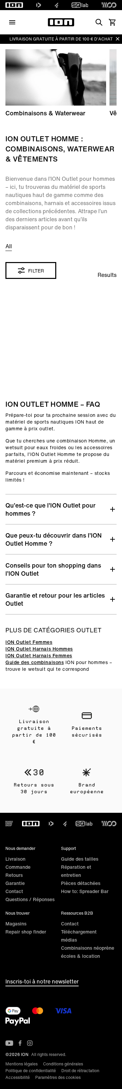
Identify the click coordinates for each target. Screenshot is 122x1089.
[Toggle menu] (12, 22)
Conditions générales (63, 1064)
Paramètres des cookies (58, 1077)
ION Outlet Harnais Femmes (38, 655)
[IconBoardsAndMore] (9, 823)
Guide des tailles (79, 858)
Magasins (15, 923)
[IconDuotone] (38, 5)
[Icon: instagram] (30, 1043)
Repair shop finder (25, 931)
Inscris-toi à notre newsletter (42, 981)
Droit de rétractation (80, 1070)
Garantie (15, 883)
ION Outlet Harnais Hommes (39, 648)
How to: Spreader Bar (84, 891)
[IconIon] (14, 5)
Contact (14, 891)
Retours (14, 875)
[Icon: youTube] (9, 1043)
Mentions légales (21, 1064)
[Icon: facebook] (20, 1043)
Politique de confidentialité (30, 1070)
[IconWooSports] (109, 5)
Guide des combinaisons (34, 662)
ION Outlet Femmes (29, 642)
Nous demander (20, 848)
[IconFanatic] (56, 5)
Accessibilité (17, 1077)
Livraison (15, 858)
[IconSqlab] (80, 5)
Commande (17, 866)
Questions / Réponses (30, 899)
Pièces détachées (80, 883)
